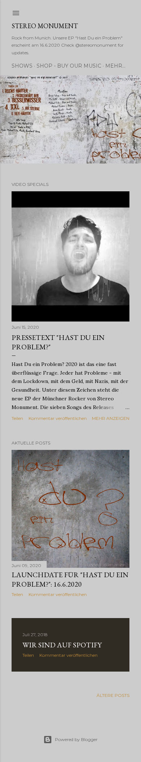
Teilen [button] (17, 418)
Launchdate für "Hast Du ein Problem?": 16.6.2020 (70, 579)
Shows (22, 66)
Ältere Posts (113, 695)
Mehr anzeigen (110, 418)
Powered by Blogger (76, 739)
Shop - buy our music (69, 66)
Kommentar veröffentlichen (58, 418)
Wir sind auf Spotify (62, 645)
